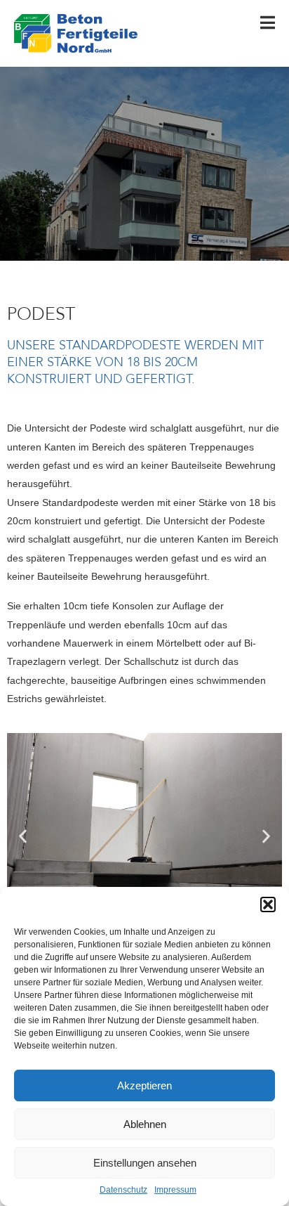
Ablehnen (144, 1124)
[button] (268, 904)
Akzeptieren (144, 1085)
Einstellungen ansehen (144, 1163)
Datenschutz (123, 1190)
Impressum (175, 1190)
